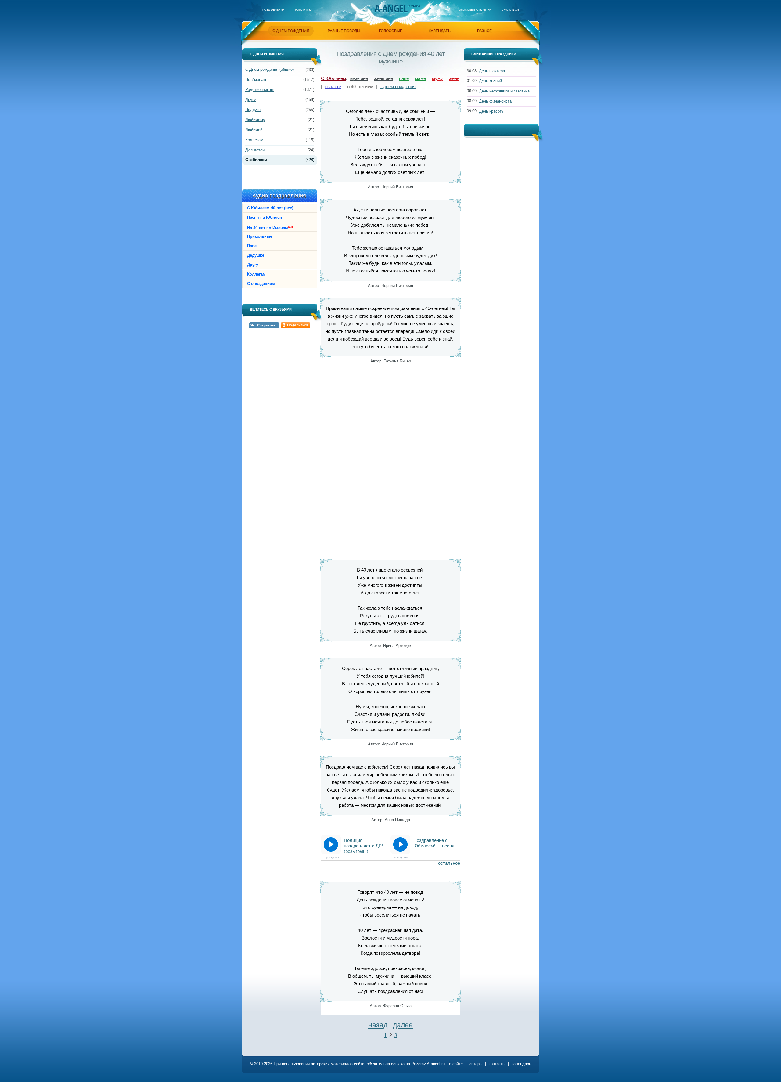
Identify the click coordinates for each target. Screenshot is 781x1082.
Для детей (255, 150)
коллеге (333, 86)
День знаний (490, 81)
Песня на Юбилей (264, 217)
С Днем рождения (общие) (269, 69)
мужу (437, 78)
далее (403, 1025)
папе (404, 78)
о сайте (456, 1064)
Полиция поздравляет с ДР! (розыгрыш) (363, 846)
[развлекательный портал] (391, 8)
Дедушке (255, 255)
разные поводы (344, 31)
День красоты (491, 111)
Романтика (303, 9)
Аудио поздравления (279, 196)
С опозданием (261, 283)
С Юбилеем (333, 78)
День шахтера (492, 71)
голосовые (390, 31)
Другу (250, 99)
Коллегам (254, 140)
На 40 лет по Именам (270, 227)
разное (484, 31)
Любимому (255, 119)
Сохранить (266, 325)
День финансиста (495, 101)
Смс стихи (510, 9)
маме (420, 78)
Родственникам (259, 89)
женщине (383, 78)
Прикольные (259, 236)
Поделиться (297, 325)
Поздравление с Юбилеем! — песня (433, 843)
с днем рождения (398, 86)
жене (454, 78)
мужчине (359, 78)
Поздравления (273, 9)
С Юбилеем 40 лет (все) (270, 208)
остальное (449, 863)
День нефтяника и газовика (504, 91)
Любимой (253, 130)
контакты (497, 1064)
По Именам (255, 79)
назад (377, 1025)
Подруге (253, 109)
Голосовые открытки (474, 9)
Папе (252, 245)
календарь (440, 31)
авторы (475, 1064)
